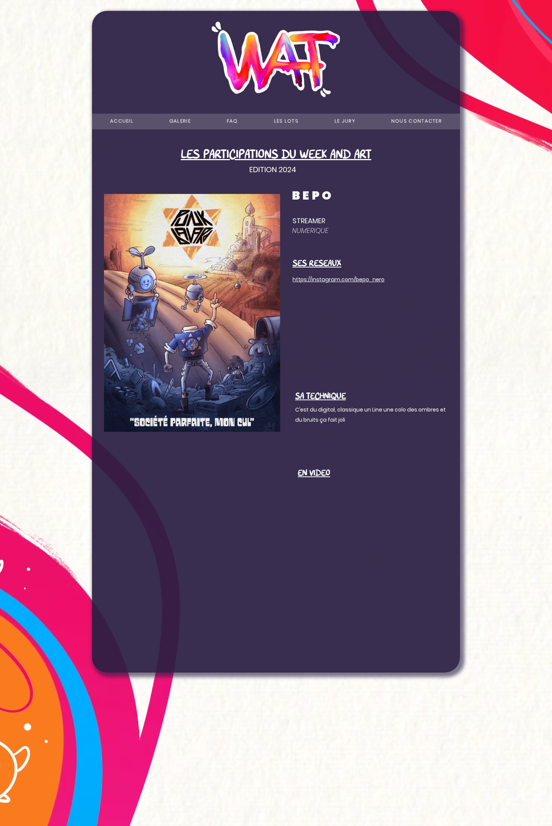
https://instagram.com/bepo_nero (339, 279)
